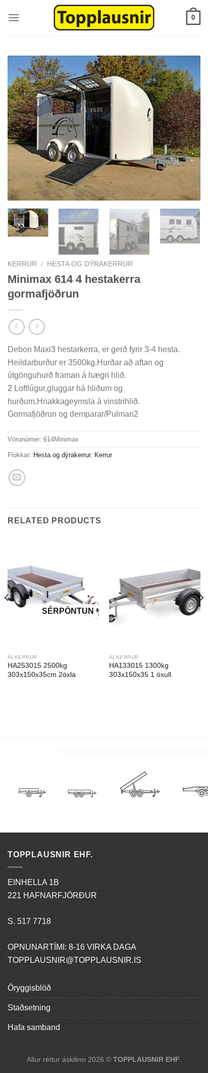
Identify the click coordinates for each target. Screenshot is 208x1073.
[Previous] (24, 128)
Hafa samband (34, 1027)
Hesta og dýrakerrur (90, 264)
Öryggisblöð (29, 988)
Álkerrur (32, 788)
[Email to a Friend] (17, 477)
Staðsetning (29, 1007)
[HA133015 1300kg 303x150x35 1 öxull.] (154, 593)
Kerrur (22, 264)
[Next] (184, 128)
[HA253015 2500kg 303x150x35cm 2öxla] (53, 593)
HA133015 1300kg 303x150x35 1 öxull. (141, 670)
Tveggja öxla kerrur (82, 801)
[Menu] (14, 17)
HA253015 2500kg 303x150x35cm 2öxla (42, 670)
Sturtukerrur (140, 788)
